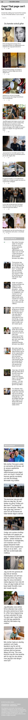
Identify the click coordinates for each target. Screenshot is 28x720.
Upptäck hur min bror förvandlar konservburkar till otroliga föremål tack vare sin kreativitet (13, 97)
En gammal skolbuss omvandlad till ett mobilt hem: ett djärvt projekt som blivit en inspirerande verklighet (14, 180)
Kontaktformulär (5, 705)
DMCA (18, 704)
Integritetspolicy (5, 704)
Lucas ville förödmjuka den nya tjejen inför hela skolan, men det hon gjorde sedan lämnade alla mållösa (13, 206)
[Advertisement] (14, 426)
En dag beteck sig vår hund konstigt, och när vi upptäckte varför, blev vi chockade (13, 231)
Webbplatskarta (13, 705)
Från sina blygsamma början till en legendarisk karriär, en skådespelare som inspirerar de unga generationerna (14, 45)
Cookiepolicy (13, 704)
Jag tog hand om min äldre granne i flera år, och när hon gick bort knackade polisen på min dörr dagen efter (14, 154)
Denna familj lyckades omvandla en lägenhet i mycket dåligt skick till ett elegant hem (12, 71)
